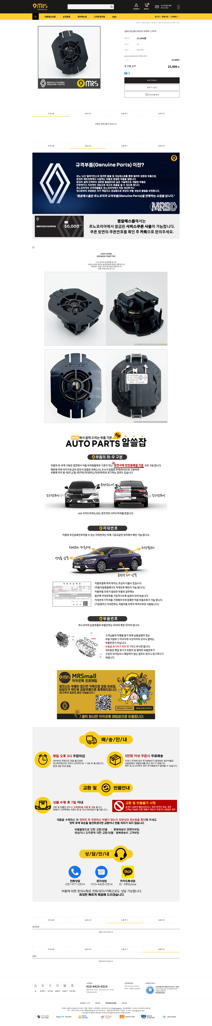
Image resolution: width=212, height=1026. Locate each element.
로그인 (157, 16)
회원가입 (165, 16)
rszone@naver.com (138, 1011)
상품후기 (65, 991)
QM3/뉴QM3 (146, 22)
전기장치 (154, 22)
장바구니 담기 (152, 87)
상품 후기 (124, 113)
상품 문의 (161, 113)
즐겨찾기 (43, 991)
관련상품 (51, 113)
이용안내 (97, 1003)
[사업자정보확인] (116, 1008)
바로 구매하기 (152, 80)
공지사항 (50, 991)
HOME (138, 22)
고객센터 (173, 16)
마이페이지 (136, 9)
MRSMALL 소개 (85, 1003)
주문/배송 (72, 991)
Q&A (114, 16)
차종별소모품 (50, 16)
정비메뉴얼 (82, 16)
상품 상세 (88, 113)
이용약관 (124, 1003)
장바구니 (146, 7)
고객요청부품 (99, 16)
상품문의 (57, 991)
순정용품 (66, 16)
